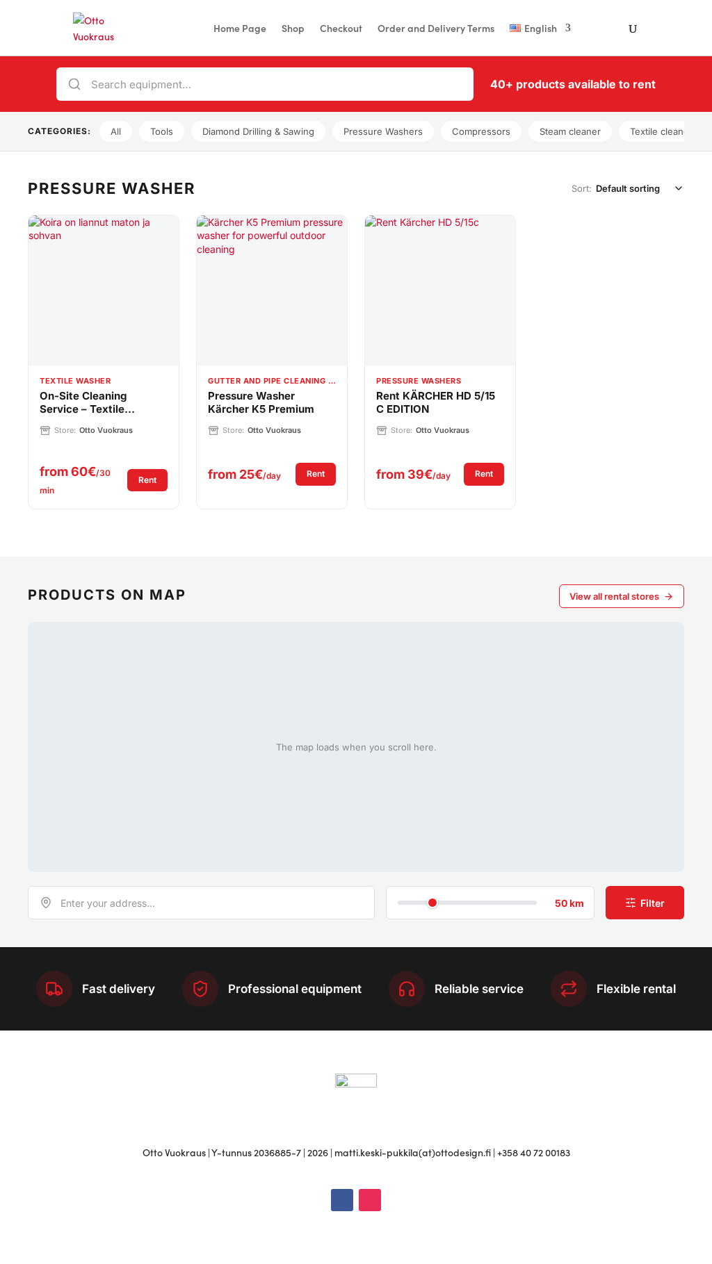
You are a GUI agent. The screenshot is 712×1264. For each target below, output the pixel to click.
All (116, 131)
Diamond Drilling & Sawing (258, 131)
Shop (293, 29)
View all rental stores (614, 596)
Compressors (481, 131)
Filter (652, 903)
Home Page (239, 29)
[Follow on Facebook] (342, 1200)
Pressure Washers (383, 131)
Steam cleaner (570, 131)
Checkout (341, 29)
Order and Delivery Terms (436, 29)
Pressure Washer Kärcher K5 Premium (261, 402)
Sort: (582, 188)
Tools (161, 131)
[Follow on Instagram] (370, 1200)
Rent (153, 479)
